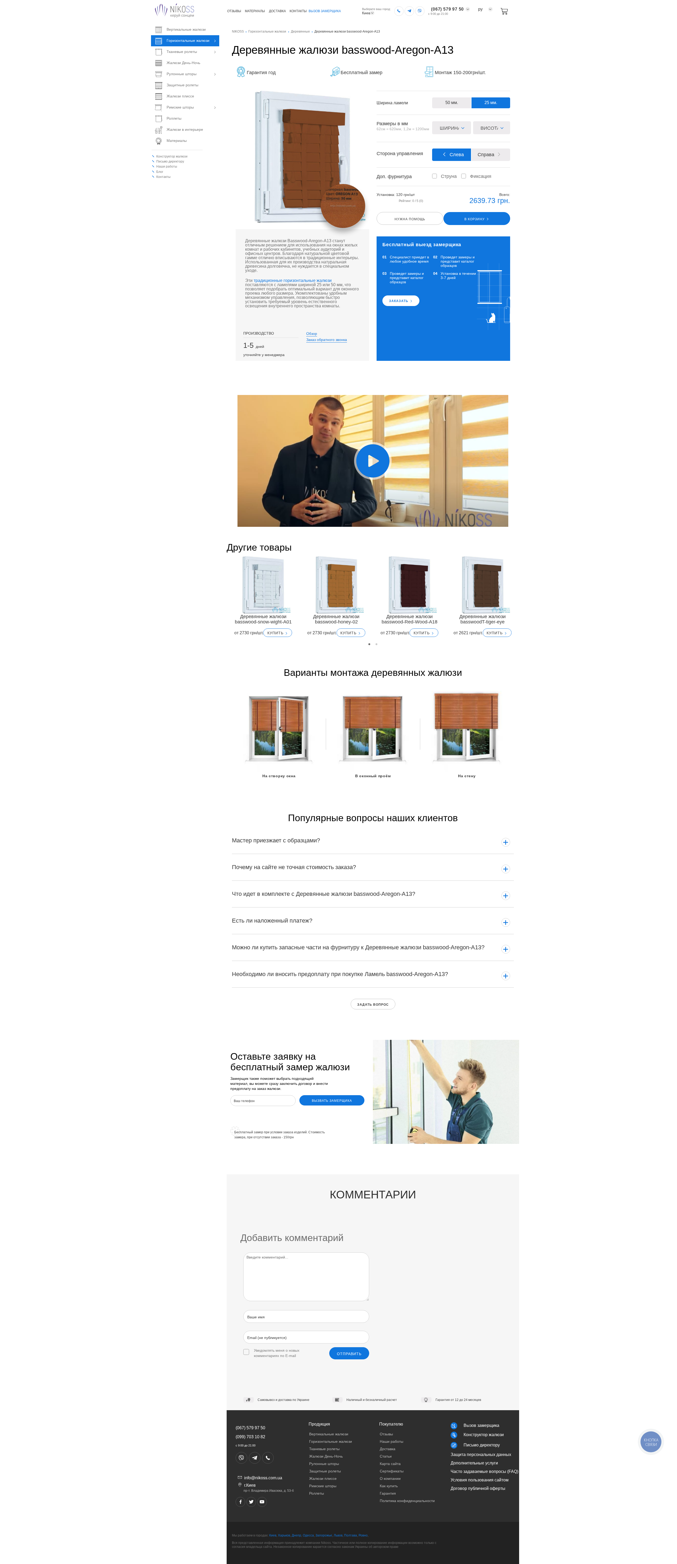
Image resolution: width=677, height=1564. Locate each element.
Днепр (296, 1535)
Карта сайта (390, 1464)
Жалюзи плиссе (180, 96)
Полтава (350, 1535)
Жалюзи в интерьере (185, 129)
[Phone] (399, 11)
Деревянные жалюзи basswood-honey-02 (336, 619)
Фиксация (473, 176)
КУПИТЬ (276, 633)
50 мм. (451, 102)
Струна (442, 176)
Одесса (308, 1535)
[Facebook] (240, 1502)
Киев (272, 1535)
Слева (457, 154)
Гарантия (388, 1493)
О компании (390, 1478)
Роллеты (174, 118)
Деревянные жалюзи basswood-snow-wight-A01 (263, 619)
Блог (159, 172)
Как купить (389, 1486)
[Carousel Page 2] (376, 644)
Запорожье (323, 1535)
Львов (338, 1535)
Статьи (386, 1456)
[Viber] (420, 11)
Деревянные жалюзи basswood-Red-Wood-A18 (409, 619)
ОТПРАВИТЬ (349, 1354)
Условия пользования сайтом (480, 1480)
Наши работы (166, 166)
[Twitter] (251, 1502)
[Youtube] (262, 1502)
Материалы (255, 11)
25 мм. (490, 102)
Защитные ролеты (182, 85)
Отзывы (234, 11)
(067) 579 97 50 (250, 1428)
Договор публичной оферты (478, 1488)
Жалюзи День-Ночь (183, 63)
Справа (486, 154)
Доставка (277, 11)
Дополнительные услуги (474, 1463)
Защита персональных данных (481, 1454)
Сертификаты (392, 1471)
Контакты (298, 11)
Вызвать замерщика (332, 1101)
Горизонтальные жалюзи (188, 40)
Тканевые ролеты (182, 52)
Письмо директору (482, 1445)
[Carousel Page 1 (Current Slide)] (369, 644)
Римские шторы (180, 107)
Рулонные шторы (181, 74)
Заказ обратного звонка (326, 340)
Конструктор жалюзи (171, 156)
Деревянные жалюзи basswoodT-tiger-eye (482, 619)
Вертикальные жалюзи (186, 29)
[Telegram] (409, 11)
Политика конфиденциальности (407, 1501)
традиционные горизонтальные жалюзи (293, 280)
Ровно (363, 1535)
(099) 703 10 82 (250, 1437)
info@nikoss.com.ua (263, 1478)
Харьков (284, 1535)
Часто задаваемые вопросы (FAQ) (484, 1471)
